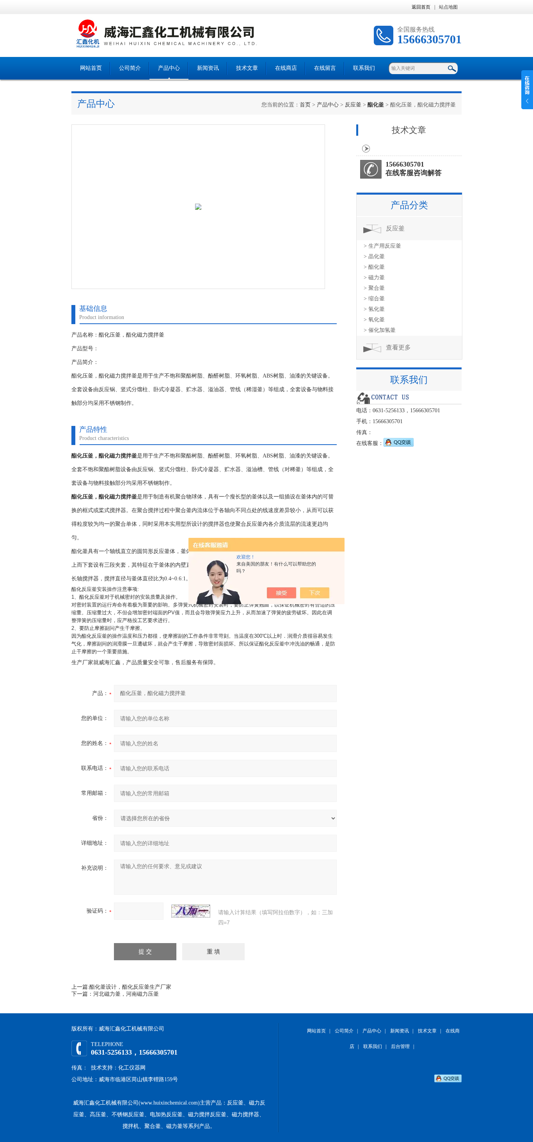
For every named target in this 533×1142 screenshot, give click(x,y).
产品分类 (409, 205)
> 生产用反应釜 (382, 246)
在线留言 (325, 68)
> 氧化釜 (374, 320)
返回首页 (421, 7)
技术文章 (247, 68)
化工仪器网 (132, 1068)
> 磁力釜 (374, 277)
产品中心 (169, 68)
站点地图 (448, 7)
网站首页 (91, 68)
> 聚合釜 (374, 288)
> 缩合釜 (374, 298)
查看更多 (398, 347)
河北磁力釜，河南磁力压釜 (126, 994)
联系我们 (364, 68)
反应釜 (353, 105)
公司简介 (130, 68)
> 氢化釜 (374, 309)
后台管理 (400, 1046)
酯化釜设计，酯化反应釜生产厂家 (130, 987)
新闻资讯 (208, 68)
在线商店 (286, 68)
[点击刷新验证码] (190, 911)
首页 (305, 105)
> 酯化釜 (374, 267)
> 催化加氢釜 (380, 330)
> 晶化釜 (374, 256)
